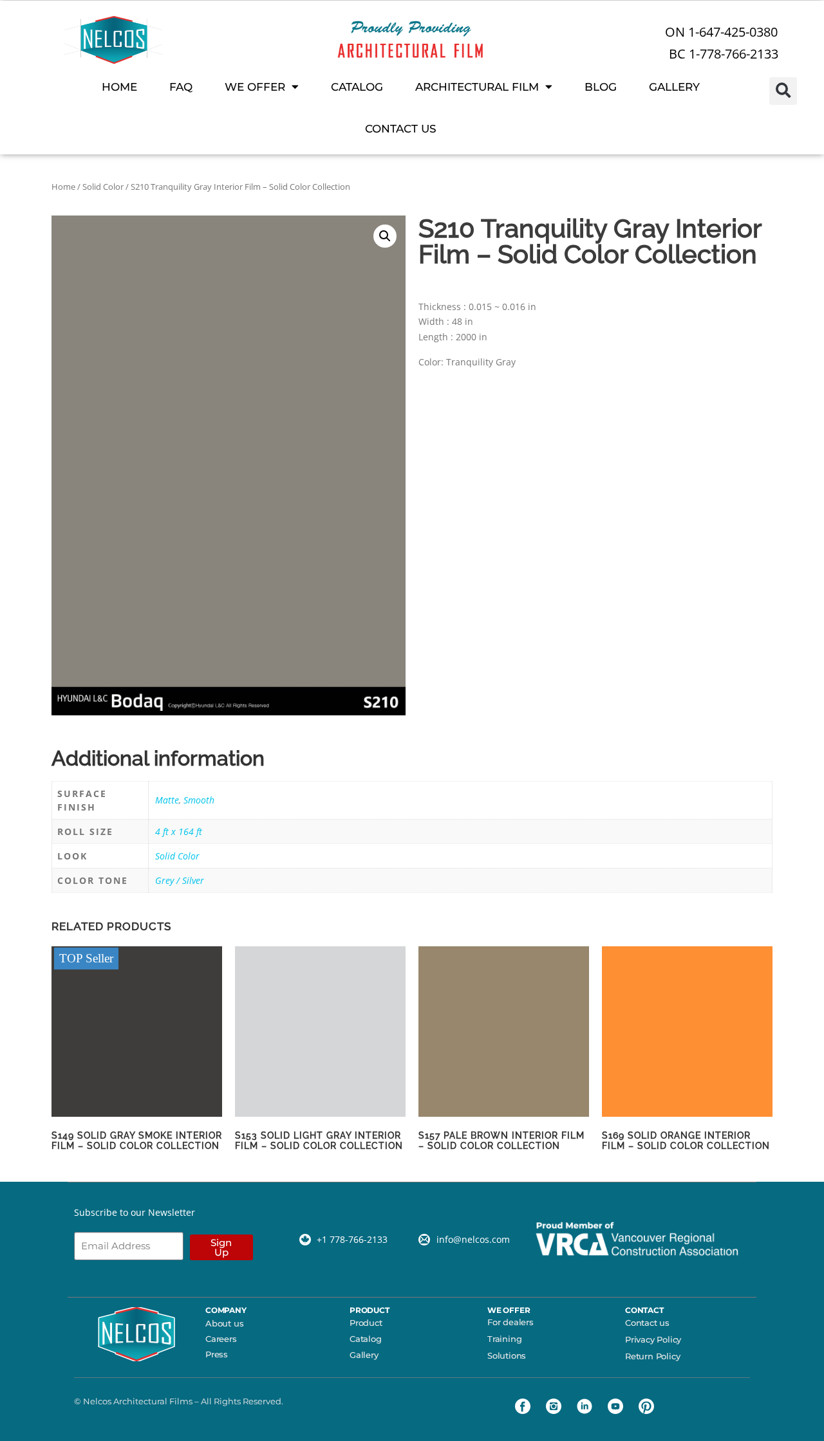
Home (63, 186)
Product (366, 1322)
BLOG (601, 86)
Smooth (198, 800)
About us (224, 1323)
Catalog (366, 1339)
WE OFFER (255, 86)
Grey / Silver (179, 880)
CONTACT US (400, 128)
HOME (119, 86)
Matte (167, 800)
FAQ (180, 86)
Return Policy (652, 1356)
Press (216, 1354)
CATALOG (357, 86)
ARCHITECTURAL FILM (477, 86)
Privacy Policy (653, 1339)
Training (504, 1339)
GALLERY (674, 86)
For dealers (510, 1322)
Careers (221, 1339)
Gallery (364, 1355)
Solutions (506, 1355)
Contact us (647, 1322)
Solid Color (103, 186)
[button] (783, 91)
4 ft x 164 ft (178, 831)
